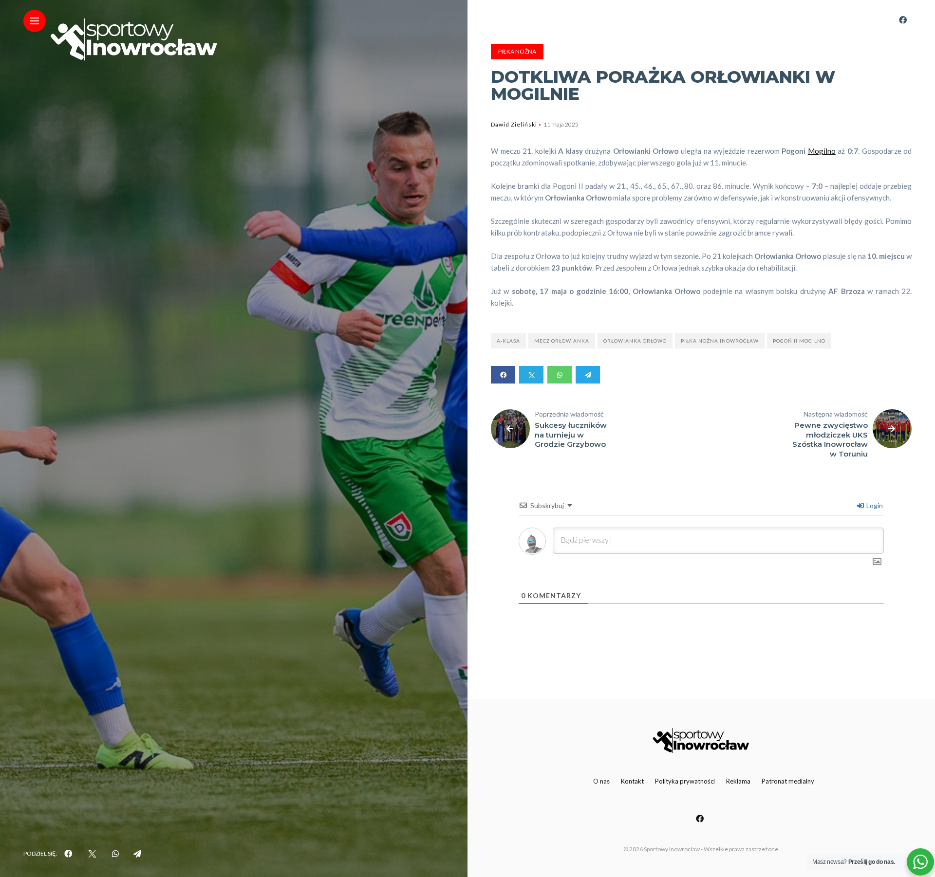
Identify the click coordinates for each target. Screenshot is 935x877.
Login (874, 505)
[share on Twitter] (92, 853)
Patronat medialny (788, 781)
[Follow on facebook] (903, 19)
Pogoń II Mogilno (799, 341)
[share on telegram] (137, 853)
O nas (601, 781)
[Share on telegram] (588, 375)
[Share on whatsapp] (559, 375)
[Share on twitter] (531, 375)
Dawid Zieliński (514, 124)
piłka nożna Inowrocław (720, 341)
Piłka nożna (517, 51)
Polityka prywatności (685, 781)
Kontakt (632, 781)
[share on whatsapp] (115, 853)
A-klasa (508, 341)
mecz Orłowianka (561, 341)
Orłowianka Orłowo (635, 341)
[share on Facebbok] (68, 853)
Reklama (738, 781)
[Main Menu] (34, 21)
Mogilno (822, 150)
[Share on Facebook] (503, 375)
